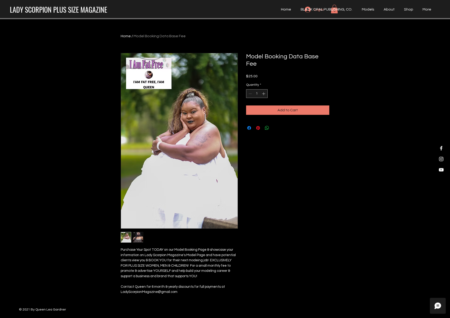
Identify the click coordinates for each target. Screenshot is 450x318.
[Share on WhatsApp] (267, 128)
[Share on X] (276, 128)
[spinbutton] (257, 94)
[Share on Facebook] (249, 128)
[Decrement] (250, 94)
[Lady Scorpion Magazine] (441, 148)
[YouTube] (441, 170)
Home (126, 36)
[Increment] (264, 94)
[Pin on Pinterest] (258, 128)
